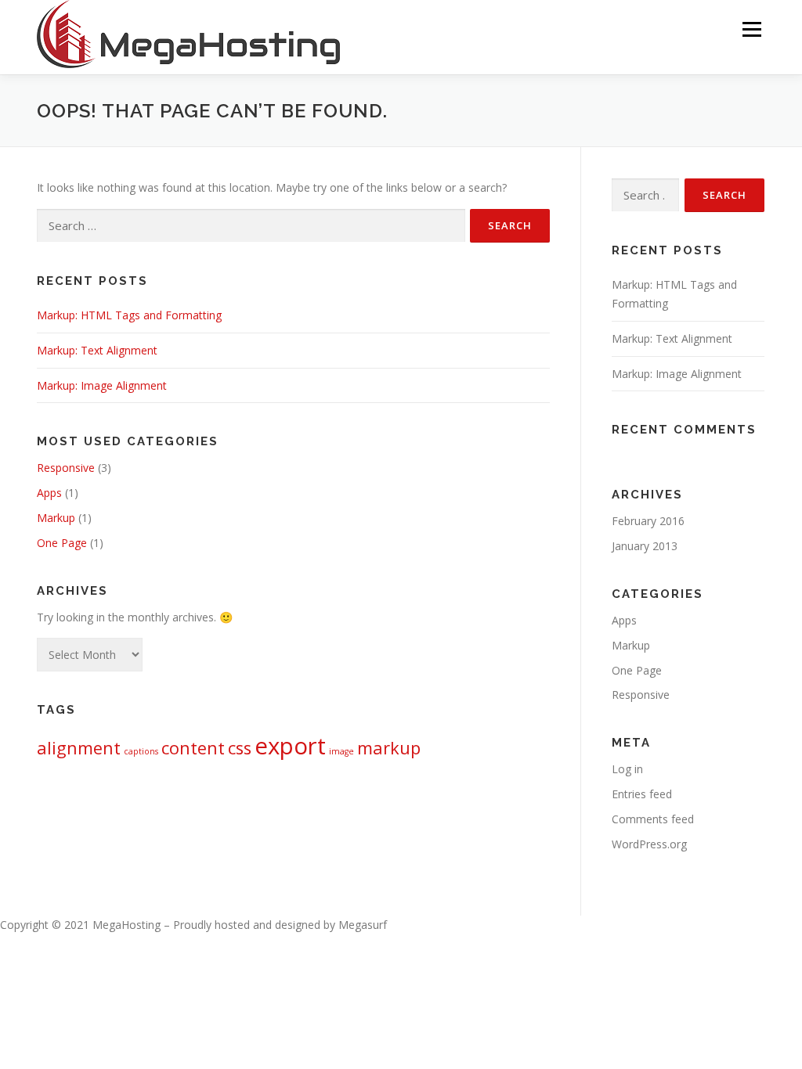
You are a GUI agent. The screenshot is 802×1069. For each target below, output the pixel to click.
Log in (627, 768)
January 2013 (644, 545)
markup (389, 747)
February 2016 (648, 520)
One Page (62, 542)
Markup (56, 517)
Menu (751, 29)
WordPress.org (649, 844)
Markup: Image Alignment (102, 385)
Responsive (66, 467)
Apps (49, 492)
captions (141, 751)
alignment (79, 747)
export (290, 745)
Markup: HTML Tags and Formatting (129, 315)
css (239, 747)
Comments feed (653, 819)
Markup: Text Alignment (97, 350)
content (193, 747)
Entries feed (642, 793)
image (341, 751)
